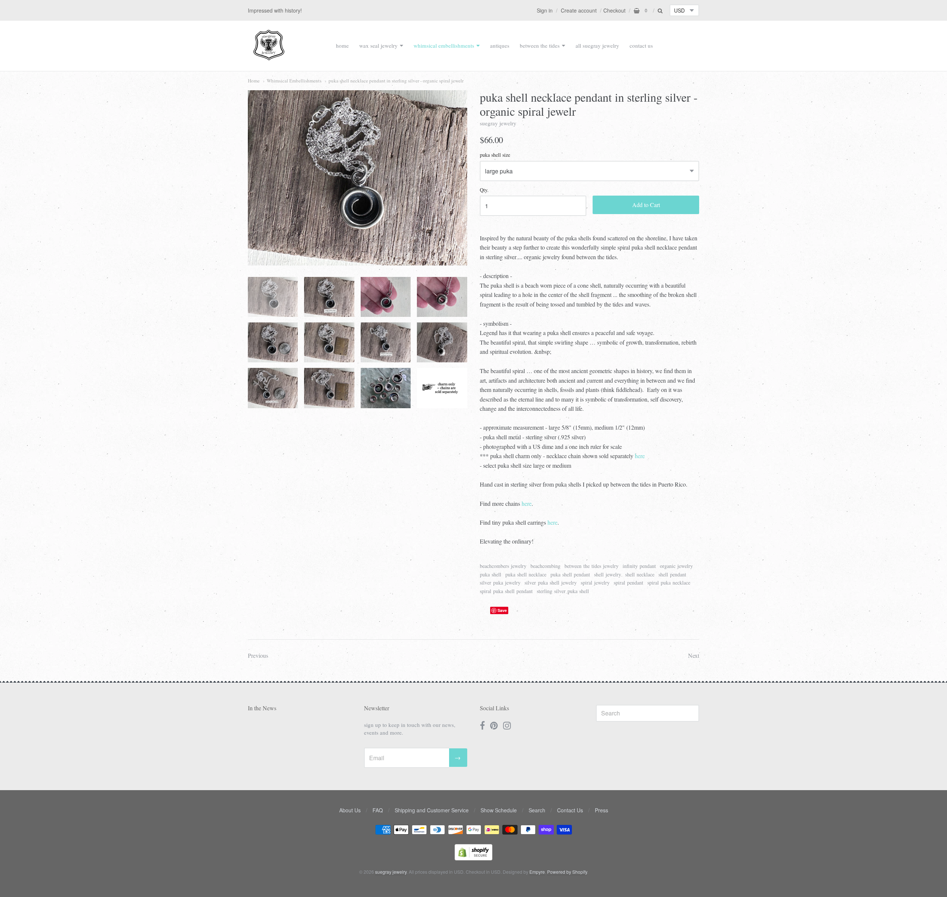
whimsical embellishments (444, 45)
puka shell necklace (525, 574)
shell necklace (639, 574)
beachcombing (545, 565)
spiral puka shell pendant (506, 591)
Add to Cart (646, 205)
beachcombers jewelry (503, 565)
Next (693, 655)
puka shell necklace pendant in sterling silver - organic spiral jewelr (396, 80)
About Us (350, 810)
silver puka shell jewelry (551, 582)
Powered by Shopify (567, 872)
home (342, 45)
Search (537, 810)
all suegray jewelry (597, 45)
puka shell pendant (570, 574)
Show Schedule (499, 810)
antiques (499, 45)
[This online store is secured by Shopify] (473, 858)
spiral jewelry (595, 582)
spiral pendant (628, 582)
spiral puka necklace (668, 582)
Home (254, 80)
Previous (258, 655)
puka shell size (495, 155)
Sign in (545, 10)
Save (502, 610)
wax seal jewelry (378, 45)
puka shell (490, 574)
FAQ (378, 810)
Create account (579, 10)
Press (601, 810)
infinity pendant (639, 565)
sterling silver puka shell (563, 591)
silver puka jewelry (500, 582)
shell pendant (672, 574)
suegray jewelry (498, 123)
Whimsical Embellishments (294, 80)
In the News (262, 708)
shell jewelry (607, 574)
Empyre (537, 872)
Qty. (484, 190)
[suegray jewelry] (269, 57)
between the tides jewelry (592, 565)
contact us (641, 45)
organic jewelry (676, 565)
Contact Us (570, 810)
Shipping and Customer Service (432, 810)
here (640, 456)
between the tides (540, 45)
